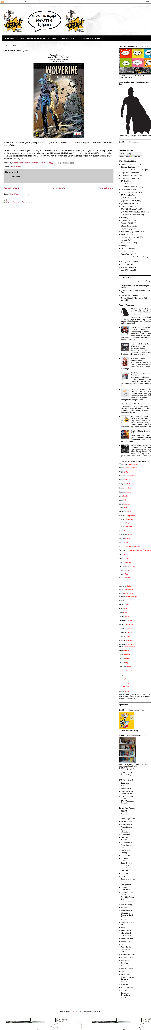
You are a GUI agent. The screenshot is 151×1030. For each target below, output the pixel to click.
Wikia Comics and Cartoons (127, 978)
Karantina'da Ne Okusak (130, 237)
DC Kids (124, 876)
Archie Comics (126, 824)
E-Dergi (124, 217)
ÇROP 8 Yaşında (127, 206)
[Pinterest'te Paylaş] (73, 163)
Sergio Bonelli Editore (126, 951)
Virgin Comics (126, 974)
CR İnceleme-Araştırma (129, 187)
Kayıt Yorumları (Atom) (19, 194)
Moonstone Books (127, 938)
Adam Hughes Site (128, 819)
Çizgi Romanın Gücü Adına (132, 404)
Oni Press (124, 944)
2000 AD (124, 811)
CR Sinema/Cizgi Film (129, 192)
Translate (136, 157)
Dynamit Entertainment (126, 888)
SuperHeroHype (127, 957)
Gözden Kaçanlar (127, 226)
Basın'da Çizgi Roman (129, 164)
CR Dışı (124, 181)
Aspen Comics (126, 827)
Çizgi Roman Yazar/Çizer (130, 201)
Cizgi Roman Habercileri (130, 173)
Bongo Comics (126, 842)
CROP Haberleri (127, 198)
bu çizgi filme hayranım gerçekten (133, 295)
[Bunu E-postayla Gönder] (64, 163)
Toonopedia (125, 966)
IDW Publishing (126, 905)
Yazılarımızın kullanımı (90, 38)
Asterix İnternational (125, 831)
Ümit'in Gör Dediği (127, 264)
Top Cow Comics (127, 969)
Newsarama (125, 941)
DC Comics (125, 873)
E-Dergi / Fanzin (127, 220)
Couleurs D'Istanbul (124, 859)
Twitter (123, 786)
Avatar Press (125, 835)
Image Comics (126, 910)
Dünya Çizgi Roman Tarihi (130, 215)
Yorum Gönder (14, 177)
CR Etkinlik (125, 184)
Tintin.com (125, 960)
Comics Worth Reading (126, 852)
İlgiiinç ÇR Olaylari (127, 234)
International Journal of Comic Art (127, 915)
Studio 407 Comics (128, 955)
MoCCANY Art (126, 936)
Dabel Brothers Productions (126, 867)
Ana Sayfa (9, 38)
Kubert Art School (127, 920)
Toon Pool (124, 963)
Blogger (75, 1011)
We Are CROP (68, 38)
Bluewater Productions (125, 838)
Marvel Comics (126, 930)
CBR (122, 848)
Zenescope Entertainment (126, 994)
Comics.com (125, 855)
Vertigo (123, 971)
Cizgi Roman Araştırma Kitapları (133, 170)
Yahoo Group (126, 789)
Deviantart (125, 783)
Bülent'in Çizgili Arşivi (128, 167)
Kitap (123, 246)
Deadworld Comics (128, 879)
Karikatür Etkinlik (127, 243)
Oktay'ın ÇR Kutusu (128, 248)
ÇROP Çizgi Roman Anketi (131, 209)
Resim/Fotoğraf (126, 254)
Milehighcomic (126, 933)
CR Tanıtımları (126, 195)
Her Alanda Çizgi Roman (130, 232)
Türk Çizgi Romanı (128, 261)
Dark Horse (125, 871)
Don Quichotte (126, 885)
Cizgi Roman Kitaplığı (129, 178)
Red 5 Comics (126, 947)
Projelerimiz (125, 251)
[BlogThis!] (66, 163)
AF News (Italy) (126, 821)
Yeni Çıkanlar (15, 166)
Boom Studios (126, 845)
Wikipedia (124, 982)
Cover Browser (126, 863)
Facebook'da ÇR (127, 223)
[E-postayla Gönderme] (59, 163)
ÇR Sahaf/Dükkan (127, 203)
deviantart (124, 882)
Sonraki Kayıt (11, 188)
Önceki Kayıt (106, 188)
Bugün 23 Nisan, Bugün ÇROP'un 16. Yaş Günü (139, 417)
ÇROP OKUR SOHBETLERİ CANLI (134, 212)
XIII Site (124, 990)
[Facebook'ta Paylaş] (71, 163)
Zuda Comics (126, 998)
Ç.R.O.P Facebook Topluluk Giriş (128, 774)
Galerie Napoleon (127, 902)
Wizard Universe (127, 987)
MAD (123, 927)
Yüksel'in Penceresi (128, 273)
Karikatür (124, 240)
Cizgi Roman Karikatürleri (130, 175)
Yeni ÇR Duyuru (127, 270)
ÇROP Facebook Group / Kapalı (127, 792)
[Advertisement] (17, 210)
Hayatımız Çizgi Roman (129, 229)
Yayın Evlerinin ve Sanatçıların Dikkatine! (38, 38)
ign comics (125, 907)
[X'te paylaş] (68, 163)
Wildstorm (124, 985)
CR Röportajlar (126, 189)
